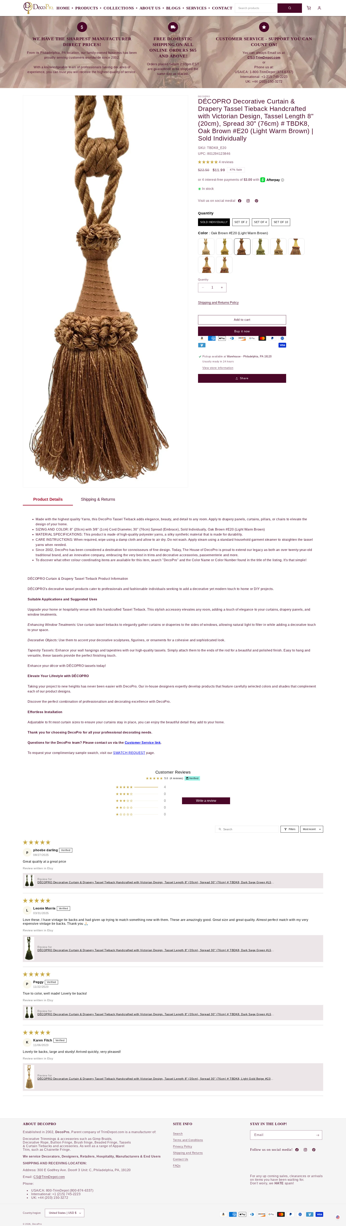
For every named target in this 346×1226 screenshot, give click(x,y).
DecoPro (37, 1224)
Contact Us (180, 1159)
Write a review (206, 800)
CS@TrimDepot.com (49, 1177)
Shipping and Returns (188, 1153)
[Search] (290, 8)
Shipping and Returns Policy (218, 302)
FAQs (176, 1165)
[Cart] (309, 8)
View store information (217, 367)
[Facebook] (239, 201)
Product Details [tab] (48, 499)
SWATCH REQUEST (129, 753)
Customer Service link (143, 742)
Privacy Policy (182, 1146)
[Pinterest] (256, 201)
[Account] (319, 8)
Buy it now (242, 331)
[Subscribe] (317, 1135)
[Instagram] (248, 201)
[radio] (214, 222)
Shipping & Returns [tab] (98, 499)
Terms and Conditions (188, 1140)
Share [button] (244, 378)
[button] (208, 162)
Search (178, 1133)
